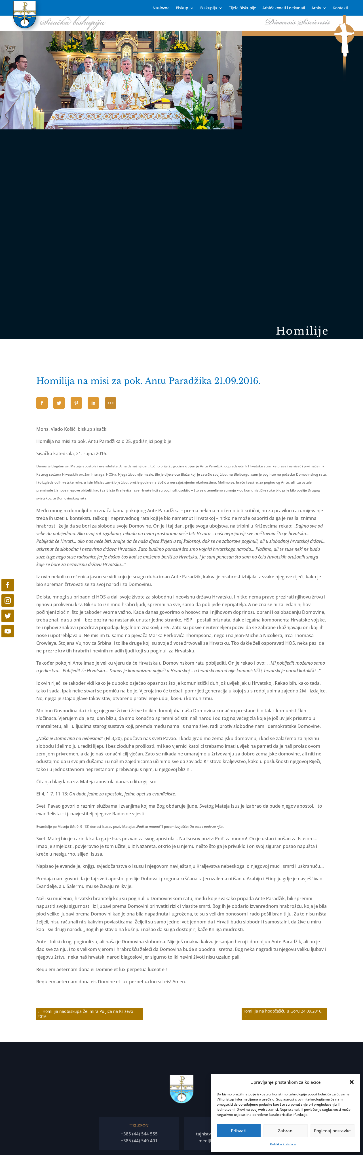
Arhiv (316, 8)
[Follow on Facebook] (7, 585)
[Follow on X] (7, 616)
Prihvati (238, 1130)
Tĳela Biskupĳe (242, 8)
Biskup (182, 8)
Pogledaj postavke (332, 1130)
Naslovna (161, 8)
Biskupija (208, 8)
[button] (351, 1082)
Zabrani (286, 1130)
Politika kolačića (283, 1144)
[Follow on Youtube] (7, 631)
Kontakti (340, 8)
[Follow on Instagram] (7, 600)
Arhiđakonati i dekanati (283, 8)
